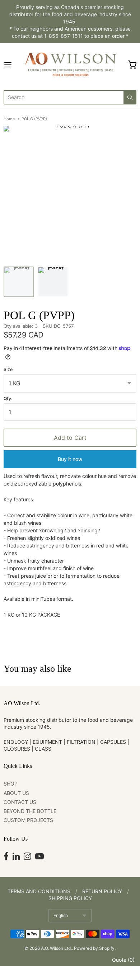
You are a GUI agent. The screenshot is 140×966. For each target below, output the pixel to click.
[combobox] (63, 97)
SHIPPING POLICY (70, 898)
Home (9, 118)
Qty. (8, 398)
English (60, 915)
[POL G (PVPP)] (19, 282)
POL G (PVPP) (34, 118)
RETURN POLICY (102, 891)
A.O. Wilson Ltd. (56, 948)
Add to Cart (70, 437)
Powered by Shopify (94, 948)
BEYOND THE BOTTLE (30, 811)
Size (8, 369)
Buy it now (70, 459)
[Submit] (129, 97)
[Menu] (12, 65)
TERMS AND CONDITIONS (39, 891)
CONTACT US (20, 802)
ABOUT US (16, 793)
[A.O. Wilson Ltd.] (70, 65)
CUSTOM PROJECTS (28, 820)
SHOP (11, 784)
